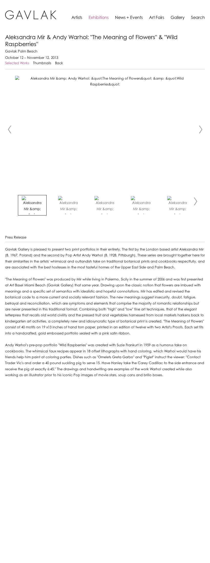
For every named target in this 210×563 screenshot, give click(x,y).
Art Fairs (156, 18)
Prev (9, 129)
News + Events (129, 18)
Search (198, 18)
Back (59, 63)
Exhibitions (99, 18)
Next (200, 129)
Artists (76, 18)
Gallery (178, 18)
